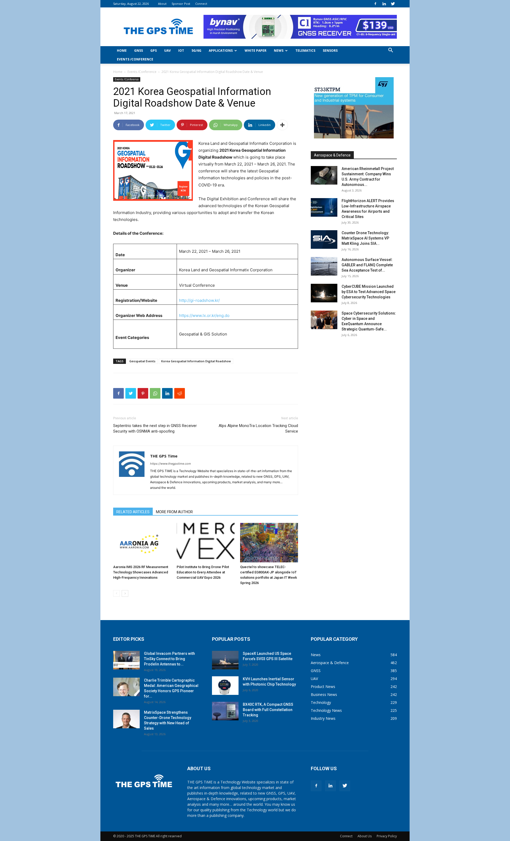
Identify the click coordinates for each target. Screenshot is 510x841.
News (278, 50)
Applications (221, 50)
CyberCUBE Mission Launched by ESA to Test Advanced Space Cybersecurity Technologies (369, 291)
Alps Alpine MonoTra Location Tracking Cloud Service (258, 428)
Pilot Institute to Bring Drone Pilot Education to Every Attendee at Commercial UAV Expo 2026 (203, 572)
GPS (153, 50)
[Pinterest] (143, 393)
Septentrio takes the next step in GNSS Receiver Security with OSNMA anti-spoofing (155, 428)
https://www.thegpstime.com (170, 463)
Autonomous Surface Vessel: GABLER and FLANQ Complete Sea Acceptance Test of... (367, 265)
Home (122, 50)
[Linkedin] (384, 3)
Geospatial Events (142, 361)
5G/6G (196, 50)
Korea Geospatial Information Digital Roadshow (196, 361)
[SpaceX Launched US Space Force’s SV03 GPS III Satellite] (225, 660)
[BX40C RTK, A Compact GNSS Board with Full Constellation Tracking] (225, 711)
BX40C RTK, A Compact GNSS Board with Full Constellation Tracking (268, 709)
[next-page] (125, 593)
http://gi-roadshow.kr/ (199, 300)
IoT (181, 50)
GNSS (138, 50)
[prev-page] (116, 593)
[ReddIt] (179, 393)
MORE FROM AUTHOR (174, 512)
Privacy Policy (387, 836)
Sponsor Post (181, 4)
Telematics (305, 50)
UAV (167, 50)
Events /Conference (135, 59)
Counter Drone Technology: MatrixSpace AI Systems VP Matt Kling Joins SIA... (365, 238)
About (162, 4)
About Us (365, 836)
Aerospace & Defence (332, 155)
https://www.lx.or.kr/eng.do (204, 315)
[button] (390, 50)
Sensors (330, 50)
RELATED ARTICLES (133, 512)
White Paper (255, 50)
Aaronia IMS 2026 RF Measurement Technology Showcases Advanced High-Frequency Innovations (140, 572)
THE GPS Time (163, 456)
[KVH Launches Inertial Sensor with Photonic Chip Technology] (225, 685)
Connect (201, 4)
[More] (282, 125)
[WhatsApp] (155, 393)
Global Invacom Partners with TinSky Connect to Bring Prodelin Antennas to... (169, 658)
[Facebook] (375, 3)
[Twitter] (393, 3)
